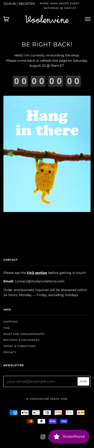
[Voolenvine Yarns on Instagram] (43, 437)
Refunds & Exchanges (21, 340)
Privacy (9, 352)
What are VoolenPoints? (24, 334)
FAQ (6, 327)
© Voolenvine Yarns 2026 (47, 398)
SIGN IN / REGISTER (19, 4)
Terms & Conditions (19, 346)
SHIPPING (10, 321)
